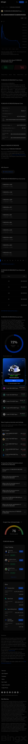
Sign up (14, 380)
